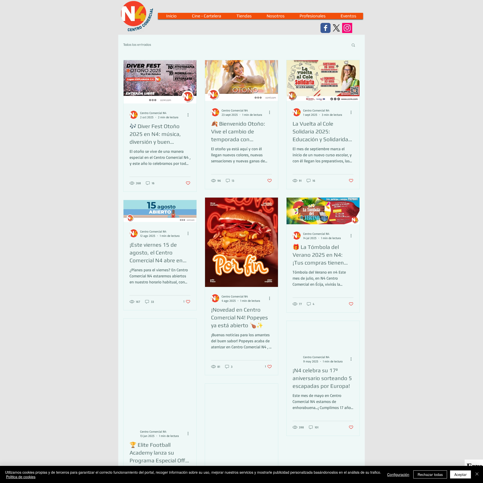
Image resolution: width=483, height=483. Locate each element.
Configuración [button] (398, 474)
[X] (336, 28)
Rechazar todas (430, 474)
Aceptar (460, 474)
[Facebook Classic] (325, 28)
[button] (353, 45)
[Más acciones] (190, 115)
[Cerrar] (477, 474)
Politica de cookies (20, 476)
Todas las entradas (137, 45)
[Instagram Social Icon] (347, 28)
